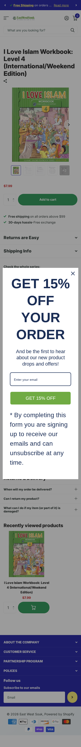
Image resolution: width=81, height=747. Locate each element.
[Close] (73, 273)
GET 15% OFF (41, 398)
